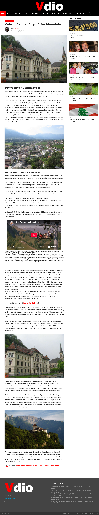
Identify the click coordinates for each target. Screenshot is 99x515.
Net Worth (55, 13)
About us (66, 513)
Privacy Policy (84, 513)
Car (15, 13)
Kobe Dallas (16, 28)
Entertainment (35, 13)
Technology (79, 13)
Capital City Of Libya (30, 303)
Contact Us (74, 513)
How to (46, 13)
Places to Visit (67, 13)
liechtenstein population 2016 (27, 465)
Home (9, 13)
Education (23, 13)
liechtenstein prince (46, 465)
